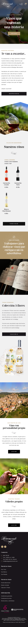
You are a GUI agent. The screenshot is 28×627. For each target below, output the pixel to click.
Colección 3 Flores (5, 587)
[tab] (9, 160)
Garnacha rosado (6, 184)
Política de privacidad (11, 620)
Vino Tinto (3, 569)
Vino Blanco (4, 572)
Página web (5, 622)
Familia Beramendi (5, 582)
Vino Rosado (4, 574)
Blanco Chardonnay (6, 210)
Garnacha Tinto (18, 184)
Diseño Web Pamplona (20, 622)
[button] (21, 4)
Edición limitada (5, 585)
